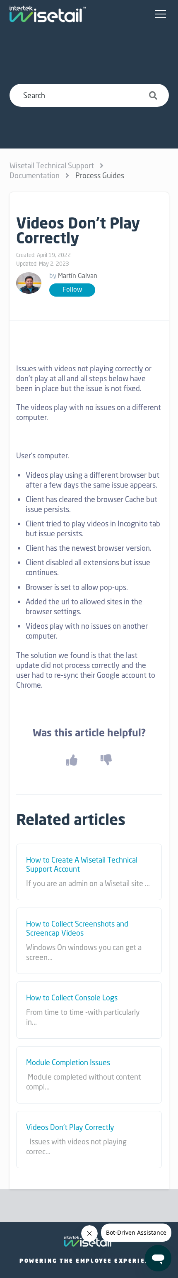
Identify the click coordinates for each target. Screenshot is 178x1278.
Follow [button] (72, 289)
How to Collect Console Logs (72, 997)
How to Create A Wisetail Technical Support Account (81, 864)
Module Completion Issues (68, 1062)
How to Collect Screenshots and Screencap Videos (77, 928)
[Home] (48, 14)
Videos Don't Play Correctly (70, 1127)
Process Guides (99, 175)
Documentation (35, 175)
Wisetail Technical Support (52, 165)
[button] (160, 14)
